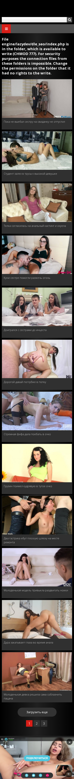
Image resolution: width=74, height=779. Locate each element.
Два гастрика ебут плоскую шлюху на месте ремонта (31, 540)
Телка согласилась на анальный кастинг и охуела (35, 226)
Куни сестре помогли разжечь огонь (27, 278)
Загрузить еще (37, 712)
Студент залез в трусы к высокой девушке (30, 173)
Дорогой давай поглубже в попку (25, 382)
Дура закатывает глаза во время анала (28, 642)
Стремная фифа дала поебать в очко (27, 434)
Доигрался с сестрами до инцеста (25, 330)
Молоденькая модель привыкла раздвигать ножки (36, 590)
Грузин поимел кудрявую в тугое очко (28, 486)
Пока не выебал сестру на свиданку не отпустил (34, 121)
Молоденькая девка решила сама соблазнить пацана (33, 696)
